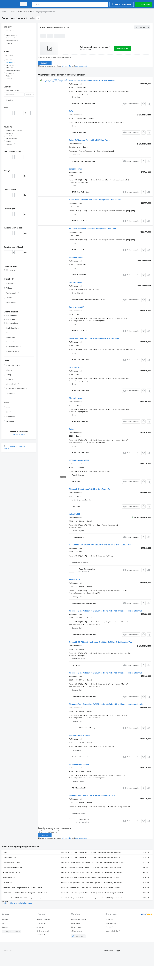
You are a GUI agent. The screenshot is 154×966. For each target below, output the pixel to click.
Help (3, 923)
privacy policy (67, 66)
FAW (71, 111)
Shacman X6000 (76, 367)
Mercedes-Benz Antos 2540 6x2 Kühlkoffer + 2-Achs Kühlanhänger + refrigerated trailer (106, 611)
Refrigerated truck (77, 257)
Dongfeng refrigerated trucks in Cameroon (16, 903)
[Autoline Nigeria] (9, 4)
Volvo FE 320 (74, 580)
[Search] (33, 4)
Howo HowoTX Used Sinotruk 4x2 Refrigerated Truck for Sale (95, 200)
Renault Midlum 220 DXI (79, 764)
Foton (71, 429)
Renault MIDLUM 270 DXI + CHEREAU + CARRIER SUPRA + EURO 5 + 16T (101, 545)
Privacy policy (41, 923)
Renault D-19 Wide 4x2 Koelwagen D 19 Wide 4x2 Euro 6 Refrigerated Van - (101, 642)
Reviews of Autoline (43, 931)
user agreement (81, 66)
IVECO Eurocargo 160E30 (80, 735)
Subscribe (44, 63)
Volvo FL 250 (74, 514)
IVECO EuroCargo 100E (79, 460)
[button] (143, 104)
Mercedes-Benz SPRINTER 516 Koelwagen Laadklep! (92, 795)
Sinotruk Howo (75, 169)
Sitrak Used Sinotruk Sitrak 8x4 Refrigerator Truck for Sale (94, 338)
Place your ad (122, 48)
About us (5, 919)
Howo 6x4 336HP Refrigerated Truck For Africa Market (92, 80)
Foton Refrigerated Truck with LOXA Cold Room (89, 140)
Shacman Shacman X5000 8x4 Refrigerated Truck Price (92, 229)
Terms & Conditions (43, 919)
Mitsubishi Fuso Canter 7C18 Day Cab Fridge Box (90, 489)
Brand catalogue (42, 935)
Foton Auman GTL (77, 307)
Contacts (5, 927)
